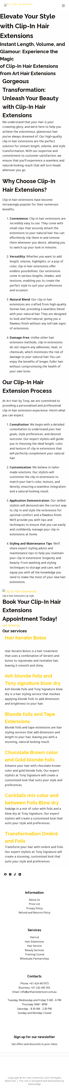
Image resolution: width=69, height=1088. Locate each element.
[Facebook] (5, 874)
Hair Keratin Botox (25, 638)
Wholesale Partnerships (34, 958)
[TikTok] (15, 874)
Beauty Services (34, 950)
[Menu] (63, 5)
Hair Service (34, 946)
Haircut (34, 937)
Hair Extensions (34, 941)
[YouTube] (20, 874)
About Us (34, 900)
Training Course (34, 954)
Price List (34, 904)
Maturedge (34, 1084)
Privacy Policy (34, 908)
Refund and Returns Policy (34, 912)
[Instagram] (10, 874)
